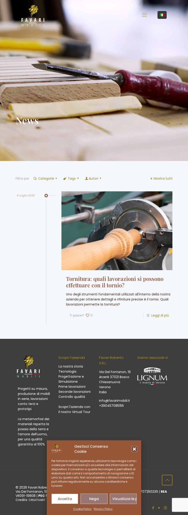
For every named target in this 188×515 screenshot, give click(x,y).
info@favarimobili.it (114, 400)
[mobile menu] (144, 15)
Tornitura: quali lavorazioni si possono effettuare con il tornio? (114, 282)
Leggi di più (160, 315)
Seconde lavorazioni (74, 391)
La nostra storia (70, 366)
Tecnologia (67, 371)
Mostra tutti (163, 178)
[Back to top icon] (167, 480)
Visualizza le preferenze (124, 498)
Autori (93, 178)
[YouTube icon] (159, 507)
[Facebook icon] (153, 507)
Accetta (65, 498)
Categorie (46, 178)
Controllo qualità (71, 396)
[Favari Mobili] (33, 15)
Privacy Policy (103, 509)
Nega (94, 498)
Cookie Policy (82, 509)
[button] (134, 449)
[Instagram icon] (165, 507)
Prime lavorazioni (72, 386)
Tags (72, 178)
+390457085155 (111, 405)
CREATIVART (37, 500)
